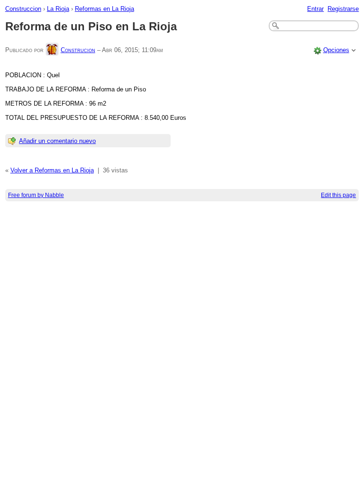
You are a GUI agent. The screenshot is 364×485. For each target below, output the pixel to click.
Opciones (336, 50)
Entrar (315, 8)
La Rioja (58, 8)
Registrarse (343, 8)
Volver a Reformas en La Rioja (52, 170)
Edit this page (338, 195)
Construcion (78, 50)
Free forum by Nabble (36, 195)
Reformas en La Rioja (104, 8)
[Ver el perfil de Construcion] (52, 50)
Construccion (23, 8)
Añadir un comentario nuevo (57, 140)
